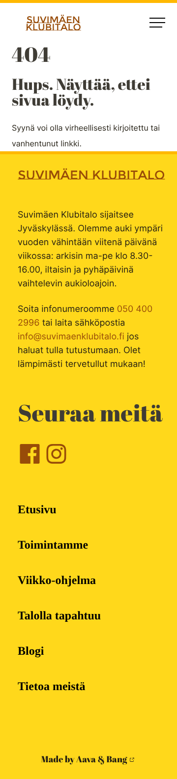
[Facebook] (30, 463)
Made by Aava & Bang (84, 759)
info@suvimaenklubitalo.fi (71, 337)
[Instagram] (56, 463)
